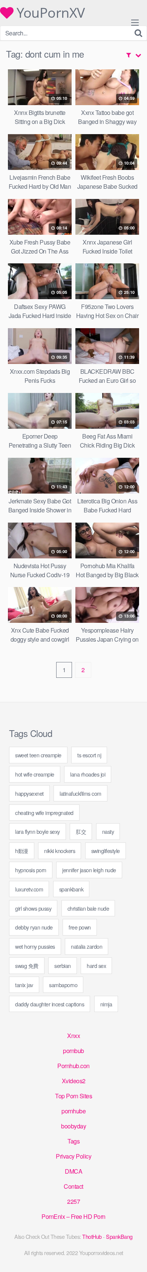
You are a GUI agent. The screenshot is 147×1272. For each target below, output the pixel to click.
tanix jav (24, 985)
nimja (106, 1004)
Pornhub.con (73, 1065)
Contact (73, 1186)
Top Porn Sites (73, 1096)
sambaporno (63, 985)
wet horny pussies (35, 946)
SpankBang (119, 1236)
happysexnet (29, 793)
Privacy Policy (73, 1156)
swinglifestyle (105, 851)
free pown (80, 927)
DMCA (73, 1171)
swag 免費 (26, 965)
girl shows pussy (33, 908)
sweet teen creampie (38, 755)
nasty (108, 831)
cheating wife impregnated (44, 812)
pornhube (73, 1111)
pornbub (73, 1050)
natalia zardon (86, 946)
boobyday (73, 1126)
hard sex (96, 965)
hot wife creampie (34, 774)
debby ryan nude (34, 927)
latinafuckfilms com (80, 793)
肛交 (81, 831)
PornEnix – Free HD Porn (73, 1216)
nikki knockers (59, 851)
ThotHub (92, 1236)
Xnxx (73, 1035)
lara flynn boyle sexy (37, 831)
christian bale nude (88, 908)
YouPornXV (49, 13)
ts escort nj (89, 755)
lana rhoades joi (87, 774)
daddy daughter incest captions (49, 1004)
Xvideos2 (74, 1080)
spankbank (71, 889)
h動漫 (21, 851)
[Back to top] (134, 1255)
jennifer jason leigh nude (89, 870)
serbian (62, 965)
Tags (73, 1141)
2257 (73, 1201)
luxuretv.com (29, 889)
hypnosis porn (30, 870)
